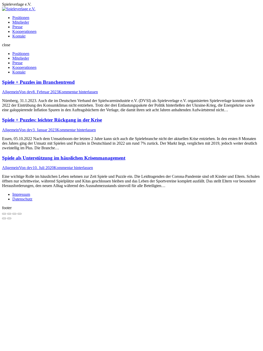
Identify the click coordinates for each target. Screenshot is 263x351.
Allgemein (10, 92)
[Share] (9, 214)
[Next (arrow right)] (9, 218)
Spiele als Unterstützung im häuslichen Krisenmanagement (63, 158)
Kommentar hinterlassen (78, 92)
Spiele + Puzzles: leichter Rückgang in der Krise (52, 120)
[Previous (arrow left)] (4, 218)
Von (26, 92)
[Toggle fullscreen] (14, 214)
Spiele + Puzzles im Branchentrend (38, 82)
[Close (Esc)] (4, 214)
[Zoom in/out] (19, 214)
